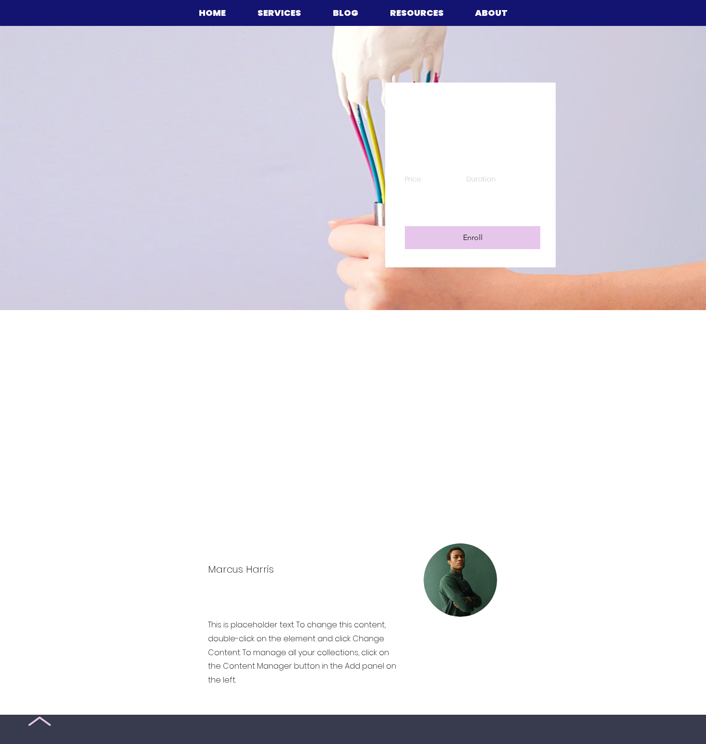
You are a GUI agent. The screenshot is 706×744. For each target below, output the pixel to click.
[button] (472, 237)
